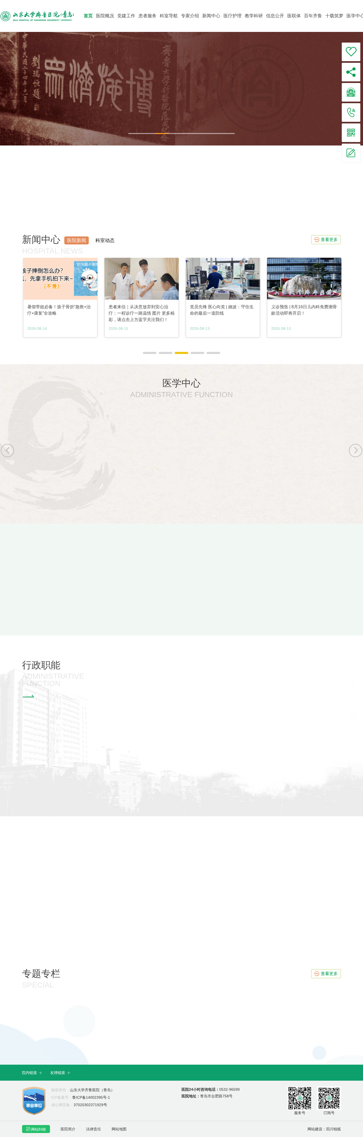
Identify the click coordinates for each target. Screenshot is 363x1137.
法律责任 (93, 1129)
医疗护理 (232, 15)
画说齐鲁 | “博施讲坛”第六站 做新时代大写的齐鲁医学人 (302, 310)
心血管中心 (42, 490)
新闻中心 (211, 15)
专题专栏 (41, 973)
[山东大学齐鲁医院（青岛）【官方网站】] (41, 16)
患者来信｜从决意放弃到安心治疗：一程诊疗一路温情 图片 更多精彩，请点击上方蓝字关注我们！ (59, 313)
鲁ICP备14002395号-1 (80, 1097)
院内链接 (32, 1073)
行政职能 (41, 665)
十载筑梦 (334, 15)
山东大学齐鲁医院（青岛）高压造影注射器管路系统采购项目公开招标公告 (94, 597)
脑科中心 (188, 490)
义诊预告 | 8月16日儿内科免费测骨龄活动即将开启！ (222, 310)
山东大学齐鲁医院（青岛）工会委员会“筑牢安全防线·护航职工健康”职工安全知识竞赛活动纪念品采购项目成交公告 (132, 608)
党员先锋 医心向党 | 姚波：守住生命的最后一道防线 (140, 310)
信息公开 (275, 15)
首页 (88, 15)
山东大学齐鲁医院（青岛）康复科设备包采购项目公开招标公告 (83, 630)
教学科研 (254, 15)
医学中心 (181, 383)
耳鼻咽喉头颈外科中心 (129, 450)
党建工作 (126, 15)
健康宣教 (265, 910)
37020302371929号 (79, 1105)
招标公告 (41, 572)
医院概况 (105, 15)
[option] (181, 88)
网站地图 (119, 1129)
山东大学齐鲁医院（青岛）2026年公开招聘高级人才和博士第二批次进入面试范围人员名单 (274, 608)
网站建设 (314, 1129)
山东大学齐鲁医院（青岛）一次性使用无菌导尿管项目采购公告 (83, 619)
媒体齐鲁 (44, 910)
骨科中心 (262, 450)
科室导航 (169, 15)
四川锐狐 (333, 1129)
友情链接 (60, 1073)
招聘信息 (206, 572)
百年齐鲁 (313, 15)
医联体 (294, 15)
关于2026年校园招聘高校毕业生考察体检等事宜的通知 (240, 630)
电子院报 (154, 910)
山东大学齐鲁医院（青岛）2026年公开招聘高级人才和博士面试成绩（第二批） (264, 597)
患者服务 (147, 15)
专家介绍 (190, 15)
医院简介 (68, 1129)
